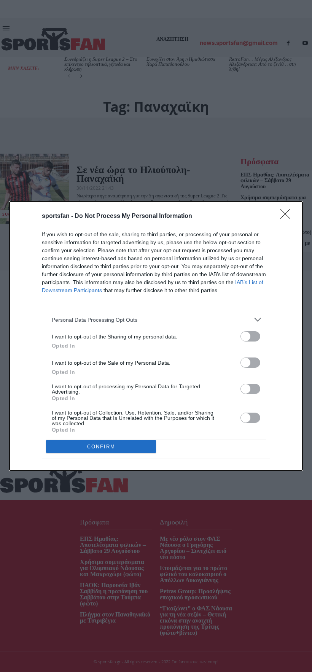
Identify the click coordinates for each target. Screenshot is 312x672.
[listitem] (156, 320)
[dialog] (156, 336)
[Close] (287, 216)
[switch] (250, 336)
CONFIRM (101, 447)
